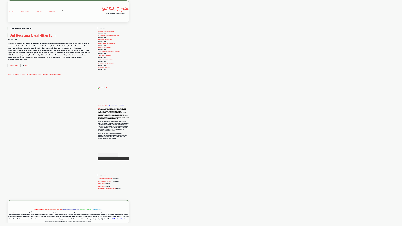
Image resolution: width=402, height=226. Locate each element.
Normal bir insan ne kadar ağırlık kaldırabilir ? (109, 51)
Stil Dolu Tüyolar (115, 9)
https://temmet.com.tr (29, 74)
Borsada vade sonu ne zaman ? (105, 39)
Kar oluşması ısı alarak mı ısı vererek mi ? (108, 35)
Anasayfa (11, 11)
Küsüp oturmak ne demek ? (104, 55)
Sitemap (58, 74)
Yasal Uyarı (38, 11)
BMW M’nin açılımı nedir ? (104, 47)
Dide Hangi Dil (101, 183)
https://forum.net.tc (14, 74)
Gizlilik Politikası (24, 11)
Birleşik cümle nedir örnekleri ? (105, 59)
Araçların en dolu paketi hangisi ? (106, 43)
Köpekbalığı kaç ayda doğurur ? (105, 63)
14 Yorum (26, 65)
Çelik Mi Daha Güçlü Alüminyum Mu (107, 188)
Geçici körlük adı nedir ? (104, 67)
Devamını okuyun (15, 66)
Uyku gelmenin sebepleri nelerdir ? (106, 31)
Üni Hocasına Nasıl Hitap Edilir (33, 35)
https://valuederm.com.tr (46, 74)
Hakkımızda (52, 11)
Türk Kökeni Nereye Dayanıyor (105, 178)
